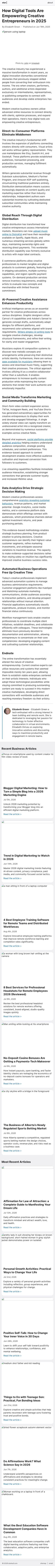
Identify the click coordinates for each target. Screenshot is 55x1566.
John (26, 63)
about (50, 2)
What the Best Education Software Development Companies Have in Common (25, 1529)
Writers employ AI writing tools (34, 332)
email (51, 1563)
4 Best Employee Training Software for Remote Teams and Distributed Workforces (26, 923)
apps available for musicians (17, 361)
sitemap (43, 1563)
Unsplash (36, 63)
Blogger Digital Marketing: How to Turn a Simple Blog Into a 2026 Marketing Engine (25, 792)
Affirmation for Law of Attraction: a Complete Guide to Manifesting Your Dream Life (26, 1205)
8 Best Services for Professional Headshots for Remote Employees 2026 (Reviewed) (25, 991)
